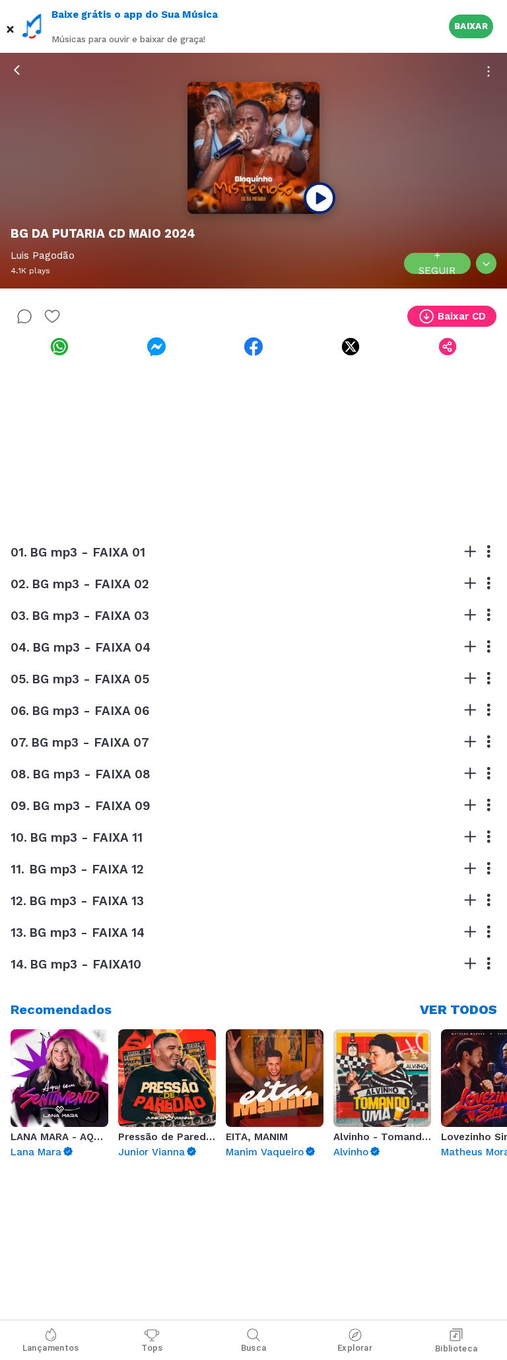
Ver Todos (458, 1009)
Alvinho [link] (350, 1152)
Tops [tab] (152, 1348)
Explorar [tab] (354, 1348)
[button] (10, 26)
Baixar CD (462, 316)
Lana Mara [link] (36, 1152)
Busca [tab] (254, 1348)
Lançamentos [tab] (50, 1348)
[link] (59, 347)
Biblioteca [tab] (456, 1348)
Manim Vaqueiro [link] (265, 1152)
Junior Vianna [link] (151, 1152)
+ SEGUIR (437, 263)
